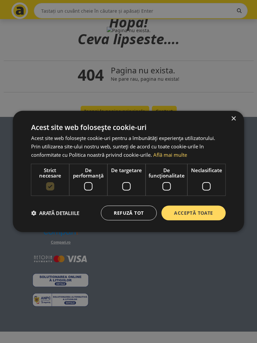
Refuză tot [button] (129, 212)
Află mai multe (170, 154)
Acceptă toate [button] (193, 212)
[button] (55, 213)
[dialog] (128, 171)
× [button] (233, 118)
